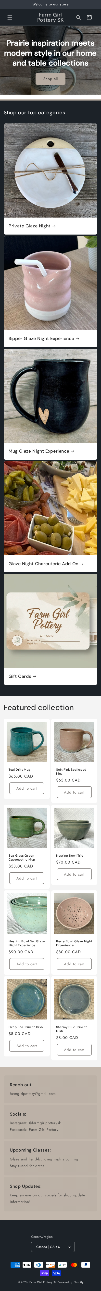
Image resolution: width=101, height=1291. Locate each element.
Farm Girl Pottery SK (43, 1282)
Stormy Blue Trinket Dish (71, 1029)
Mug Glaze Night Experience (39, 451)
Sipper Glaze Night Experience (41, 338)
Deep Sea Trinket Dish (26, 1027)
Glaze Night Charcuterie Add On (43, 564)
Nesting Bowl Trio (70, 856)
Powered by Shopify (71, 1282)
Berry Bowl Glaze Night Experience (74, 943)
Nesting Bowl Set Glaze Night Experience (27, 943)
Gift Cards (20, 676)
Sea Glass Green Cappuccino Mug (22, 858)
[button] (9, 17)
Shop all (50, 79)
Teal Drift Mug (19, 770)
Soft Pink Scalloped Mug (71, 772)
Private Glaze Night (29, 226)
